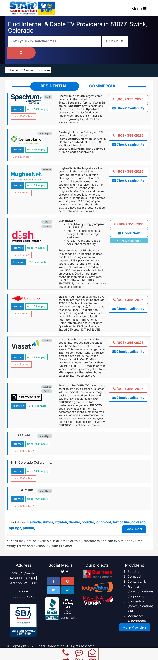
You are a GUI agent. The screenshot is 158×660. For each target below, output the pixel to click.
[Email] (92, 650)
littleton (61, 522)
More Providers (134, 627)
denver (74, 522)
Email (92, 659)
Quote (79, 659)
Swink (46, 70)
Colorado (30, 70)
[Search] (21, 53)
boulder (88, 522)
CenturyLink (136, 581)
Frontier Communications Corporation (140, 591)
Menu (137, 8)
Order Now (130, 233)
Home (14, 70)
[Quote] (79, 650)
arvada (35, 522)
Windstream (136, 621)
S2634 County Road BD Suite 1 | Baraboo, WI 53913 (23, 578)
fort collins (121, 522)
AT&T (131, 611)
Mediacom (135, 616)
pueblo (28, 528)
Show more (134, 529)
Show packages (130, 240)
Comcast (134, 576)
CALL (66, 659)
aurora (47, 522)
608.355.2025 (23, 596)
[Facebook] (53, 581)
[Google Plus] (67, 581)
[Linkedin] (67, 590)
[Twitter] (53, 590)
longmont (103, 522)
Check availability (130, 108)
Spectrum (134, 571)
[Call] (66, 650)
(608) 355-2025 (129, 99)
